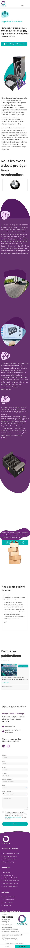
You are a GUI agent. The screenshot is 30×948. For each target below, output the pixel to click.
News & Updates (23, 666)
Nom (3, 761)
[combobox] (15, 787)
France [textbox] (5, 787)
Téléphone (5, 773)
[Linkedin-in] (3, 746)
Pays (3, 785)
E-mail (4, 767)
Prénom (4, 755)
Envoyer (15, 823)
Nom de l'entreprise (7, 779)
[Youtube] (8, 746)
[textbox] (15, 794)
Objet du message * (7, 791)
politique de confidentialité (13, 817)
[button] (22, 5)
